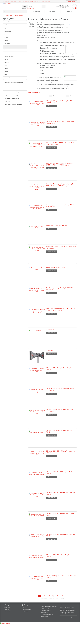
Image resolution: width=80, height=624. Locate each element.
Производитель (10, 15)
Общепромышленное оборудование (14, 82)
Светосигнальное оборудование (68, 617)
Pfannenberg (7, 62)
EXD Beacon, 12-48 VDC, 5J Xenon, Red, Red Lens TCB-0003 (59, 556)
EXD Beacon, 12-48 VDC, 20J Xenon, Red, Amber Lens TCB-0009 (60, 493)
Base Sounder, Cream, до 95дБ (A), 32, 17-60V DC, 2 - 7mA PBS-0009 (61, 247)
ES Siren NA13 (50, 329)
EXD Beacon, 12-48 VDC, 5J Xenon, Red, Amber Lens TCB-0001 (60, 535)
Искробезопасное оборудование (13, 95)
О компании (6, 1)
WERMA (6, 74)
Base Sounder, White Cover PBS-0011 (56, 267)
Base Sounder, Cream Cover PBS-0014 (56, 225)
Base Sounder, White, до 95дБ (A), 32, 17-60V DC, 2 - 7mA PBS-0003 (60, 288)
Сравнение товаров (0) (34, 92)
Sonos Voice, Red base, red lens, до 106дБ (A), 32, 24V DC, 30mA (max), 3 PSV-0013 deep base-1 (60, 185)
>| (65, 595)
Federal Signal (8, 31)
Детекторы (7, 101)
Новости (53, 11)
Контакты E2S (7, 611)
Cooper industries (9, 21)
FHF (5, 34)
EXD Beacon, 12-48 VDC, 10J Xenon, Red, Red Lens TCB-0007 (60, 472)
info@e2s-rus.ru (37, 1)
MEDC (6, 53)
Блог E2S (69, 11)
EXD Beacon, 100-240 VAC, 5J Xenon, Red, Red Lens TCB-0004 (60, 431)
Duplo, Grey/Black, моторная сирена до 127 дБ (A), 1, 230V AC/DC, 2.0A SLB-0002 (60, 309)
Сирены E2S (26, 611)
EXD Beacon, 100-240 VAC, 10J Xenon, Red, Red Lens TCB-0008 (60, 368)
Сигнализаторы (27, 609)
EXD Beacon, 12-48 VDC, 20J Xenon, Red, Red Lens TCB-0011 (60, 514)
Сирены (7, 88)
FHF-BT (6, 37)
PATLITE (6, 59)
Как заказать (7, 609)
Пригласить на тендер (28, 1)
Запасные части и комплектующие (13, 104)
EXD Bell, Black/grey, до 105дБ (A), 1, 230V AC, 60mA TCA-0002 (61, 576)
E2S (5, 28)
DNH (6, 25)
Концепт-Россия (9, 78)
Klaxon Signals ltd (19, 15)
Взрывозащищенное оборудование (14, 92)
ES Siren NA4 (49, 350)
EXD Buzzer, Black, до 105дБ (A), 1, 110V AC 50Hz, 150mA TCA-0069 (60, 122)
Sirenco (6, 68)
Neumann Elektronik (9, 56)
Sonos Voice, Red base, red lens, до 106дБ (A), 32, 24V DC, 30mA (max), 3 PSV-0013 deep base (60, 164)
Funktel (6, 40)
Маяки (6, 85)
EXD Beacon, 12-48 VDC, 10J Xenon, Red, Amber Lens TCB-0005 (60, 452)
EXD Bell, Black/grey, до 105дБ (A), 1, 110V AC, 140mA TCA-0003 (59, 101)
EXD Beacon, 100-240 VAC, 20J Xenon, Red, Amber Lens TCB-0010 (60, 389)
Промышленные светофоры (12, 98)
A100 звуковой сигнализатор (49, 608)
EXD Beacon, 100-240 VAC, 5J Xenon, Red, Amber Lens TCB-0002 (59, 410)
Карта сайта (13, 1)
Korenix (6, 50)
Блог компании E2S (46, 1)
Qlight (6, 65)
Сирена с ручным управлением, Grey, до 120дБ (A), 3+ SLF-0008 (60, 205)
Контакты (19, 1)
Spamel (6, 71)
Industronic (7, 43)
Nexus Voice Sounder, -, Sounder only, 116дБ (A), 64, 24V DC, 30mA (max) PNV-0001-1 (60, 143)
